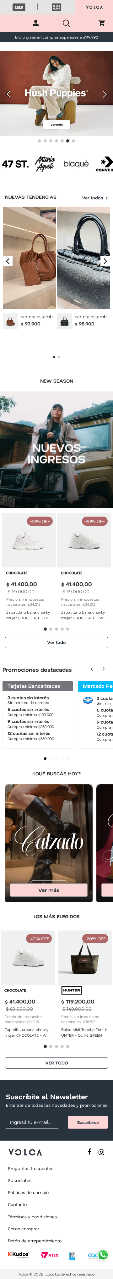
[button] (39, 140)
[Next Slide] (106, 94)
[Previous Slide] (7, 94)
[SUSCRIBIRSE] (88, 1122)
